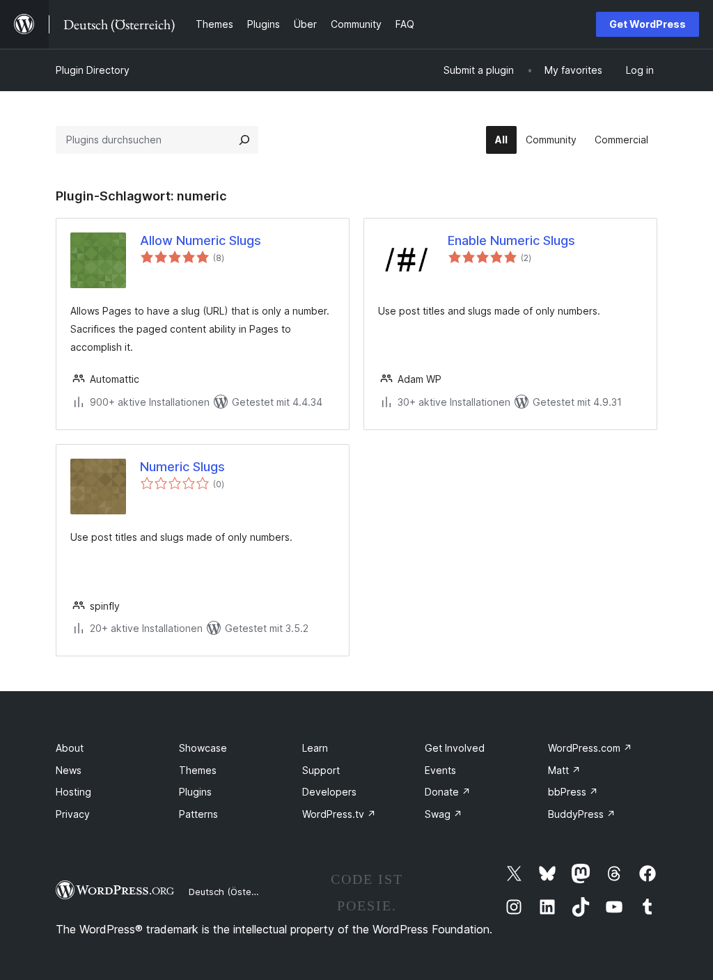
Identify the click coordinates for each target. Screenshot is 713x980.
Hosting (73, 792)
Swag (443, 814)
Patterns (198, 814)
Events (440, 770)
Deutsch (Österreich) (234, 891)
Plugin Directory (93, 70)
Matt (564, 770)
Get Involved (455, 748)
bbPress (573, 792)
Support (321, 770)
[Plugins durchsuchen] (244, 140)
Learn (315, 748)
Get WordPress (647, 24)
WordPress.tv (339, 814)
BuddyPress (582, 814)
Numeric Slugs (182, 466)
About (70, 748)
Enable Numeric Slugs (511, 240)
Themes (198, 770)
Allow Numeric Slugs (200, 240)
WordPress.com (590, 748)
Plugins (195, 792)
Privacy (73, 814)
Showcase (203, 748)
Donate (448, 792)
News (68, 770)
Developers (329, 792)
